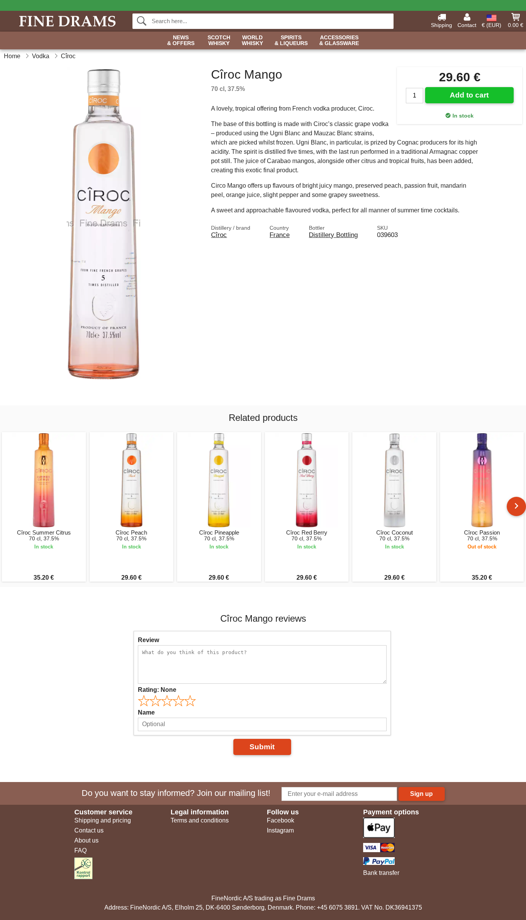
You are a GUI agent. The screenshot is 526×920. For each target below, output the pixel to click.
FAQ (80, 850)
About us (86, 840)
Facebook (280, 820)
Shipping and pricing (102, 820)
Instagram (280, 830)
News (180, 40)
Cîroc (219, 235)
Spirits (291, 40)
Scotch (219, 40)
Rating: (157, 689)
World (252, 40)
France (280, 235)
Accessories (339, 40)
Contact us (89, 830)
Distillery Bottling (333, 235)
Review (148, 640)
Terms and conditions (200, 820)
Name (146, 712)
